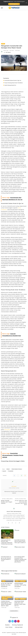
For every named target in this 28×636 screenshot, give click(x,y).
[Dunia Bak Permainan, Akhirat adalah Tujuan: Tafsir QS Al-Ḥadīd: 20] (21, 534)
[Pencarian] (26, 8)
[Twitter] (18, 475)
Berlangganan (14, 3)
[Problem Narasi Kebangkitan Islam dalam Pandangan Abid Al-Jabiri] (7, 595)
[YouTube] (14, 523)
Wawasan (5, 598)
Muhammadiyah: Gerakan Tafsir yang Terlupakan (20, 585)
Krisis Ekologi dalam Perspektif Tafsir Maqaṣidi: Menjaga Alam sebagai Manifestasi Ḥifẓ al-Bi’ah (20, 559)
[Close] (26, 2)
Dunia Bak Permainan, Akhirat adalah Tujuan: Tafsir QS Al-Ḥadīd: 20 (20, 541)
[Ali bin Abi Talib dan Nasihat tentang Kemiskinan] (7, 577)
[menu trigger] (2, 8)
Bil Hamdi (8, 52)
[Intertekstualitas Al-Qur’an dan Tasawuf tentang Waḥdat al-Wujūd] (7, 550)
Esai (3, 43)
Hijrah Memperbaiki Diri (10, 85)
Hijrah (8, 469)
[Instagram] (12, 523)
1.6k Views (11, 50)
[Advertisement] (14, 24)
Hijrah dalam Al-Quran (17, 469)
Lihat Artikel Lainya (14, 487)
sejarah (4, 471)
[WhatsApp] (21, 475)
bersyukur (7, 429)
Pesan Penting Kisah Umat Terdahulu (13, 82)
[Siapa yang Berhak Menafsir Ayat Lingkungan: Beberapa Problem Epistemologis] (7, 534)
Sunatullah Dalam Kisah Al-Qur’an (12, 80)
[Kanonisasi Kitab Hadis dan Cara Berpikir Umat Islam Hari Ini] (21, 595)
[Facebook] (14, 475)
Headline (9, 597)
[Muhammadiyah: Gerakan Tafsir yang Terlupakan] (21, 577)
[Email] (25, 475)
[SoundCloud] (16, 523)
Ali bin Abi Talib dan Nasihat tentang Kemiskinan (6, 585)
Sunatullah (11, 471)
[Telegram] (18, 523)
